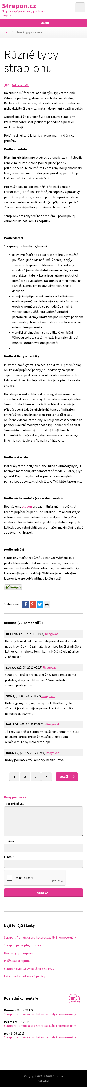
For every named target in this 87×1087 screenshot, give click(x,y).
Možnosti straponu (17, 961)
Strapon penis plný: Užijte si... (24, 945)
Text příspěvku (14, 804)
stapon (27, 506)
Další (64, 777)
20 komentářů (20, 85)
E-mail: (9, 857)
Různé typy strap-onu (19, 953)
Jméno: (9, 841)
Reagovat (51, 634)
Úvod (7, 32)
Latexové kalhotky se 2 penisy (24, 976)
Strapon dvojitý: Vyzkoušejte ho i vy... (29, 969)
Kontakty (43, 1080)
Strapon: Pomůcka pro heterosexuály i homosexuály (40, 937)
